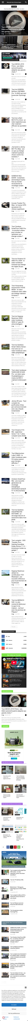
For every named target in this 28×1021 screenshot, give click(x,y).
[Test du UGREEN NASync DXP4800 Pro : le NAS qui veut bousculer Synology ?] (11, 43)
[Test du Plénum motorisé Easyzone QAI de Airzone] (5, 905)
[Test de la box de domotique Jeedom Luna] (7, 811)
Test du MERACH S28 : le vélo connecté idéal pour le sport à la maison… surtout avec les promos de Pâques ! (19, 606)
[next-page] (5, 917)
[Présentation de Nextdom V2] (20, 811)
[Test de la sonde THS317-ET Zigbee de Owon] (7, 770)
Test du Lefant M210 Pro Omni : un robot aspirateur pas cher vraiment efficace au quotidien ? (19, 123)
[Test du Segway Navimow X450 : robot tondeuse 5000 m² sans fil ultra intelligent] (5, 318)
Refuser (14, 1009)
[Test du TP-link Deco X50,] (5, 881)
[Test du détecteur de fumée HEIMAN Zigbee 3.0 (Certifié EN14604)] (20, 770)
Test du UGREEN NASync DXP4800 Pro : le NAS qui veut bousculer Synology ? (19, 93)
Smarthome (4, 42)
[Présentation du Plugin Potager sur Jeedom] (7, 829)
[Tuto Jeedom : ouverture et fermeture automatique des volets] (20, 829)
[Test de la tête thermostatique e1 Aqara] (20, 788)
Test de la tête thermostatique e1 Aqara (20, 796)
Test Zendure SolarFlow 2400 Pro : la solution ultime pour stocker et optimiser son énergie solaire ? (19, 231)
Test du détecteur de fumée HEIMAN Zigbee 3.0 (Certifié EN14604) (20, 778)
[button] (25, 987)
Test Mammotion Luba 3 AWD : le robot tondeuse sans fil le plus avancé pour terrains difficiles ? (19, 458)
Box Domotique (5, 814)
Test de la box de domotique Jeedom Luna (7, 819)
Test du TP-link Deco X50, (16, 879)
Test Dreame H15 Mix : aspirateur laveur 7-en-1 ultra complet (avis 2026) (19, 433)
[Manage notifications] (3, 1017)
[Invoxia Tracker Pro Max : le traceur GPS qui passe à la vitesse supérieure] (5, 205)
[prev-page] (3, 917)
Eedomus (4, 773)
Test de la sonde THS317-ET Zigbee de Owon (7, 777)
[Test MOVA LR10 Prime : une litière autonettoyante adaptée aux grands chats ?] (14, 23)
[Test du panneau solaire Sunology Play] (5, 912)
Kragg (13, 74)
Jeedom (3, 832)
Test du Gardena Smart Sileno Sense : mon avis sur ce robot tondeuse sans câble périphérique (19, 349)
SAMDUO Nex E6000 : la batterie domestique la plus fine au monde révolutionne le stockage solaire (18, 181)
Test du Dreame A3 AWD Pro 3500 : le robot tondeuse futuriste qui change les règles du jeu (19, 262)
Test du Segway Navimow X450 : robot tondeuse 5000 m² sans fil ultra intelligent (17, 320)
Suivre (24, 640)
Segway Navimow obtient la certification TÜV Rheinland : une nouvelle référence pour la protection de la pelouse (19, 577)
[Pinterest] (15, 847)
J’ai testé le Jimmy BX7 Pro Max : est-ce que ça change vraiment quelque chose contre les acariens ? (18, 152)
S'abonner (23, 648)
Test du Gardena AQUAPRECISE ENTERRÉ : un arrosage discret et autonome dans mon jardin (19, 515)
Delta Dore (4, 890)
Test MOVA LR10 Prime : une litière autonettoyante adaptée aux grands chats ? (19, 68)
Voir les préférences (14, 1013)
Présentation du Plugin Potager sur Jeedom (7, 836)
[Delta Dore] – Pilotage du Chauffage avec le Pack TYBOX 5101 (18, 888)
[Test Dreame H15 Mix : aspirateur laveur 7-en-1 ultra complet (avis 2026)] (5, 432)
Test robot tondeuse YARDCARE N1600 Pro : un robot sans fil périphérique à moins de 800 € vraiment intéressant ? (19, 376)
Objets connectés (5, 706)
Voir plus (13, 626)
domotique (17, 814)
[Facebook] (8, 847)
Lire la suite (5, 726)
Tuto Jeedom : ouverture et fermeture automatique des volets (20, 837)
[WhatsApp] (18, 847)
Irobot (3, 874)
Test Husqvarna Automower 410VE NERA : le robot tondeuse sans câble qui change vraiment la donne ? (19, 290)
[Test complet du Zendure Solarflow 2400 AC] (5, 948)
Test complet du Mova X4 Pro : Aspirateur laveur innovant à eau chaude (18, 896)
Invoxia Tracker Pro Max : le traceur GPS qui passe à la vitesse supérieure (19, 206)
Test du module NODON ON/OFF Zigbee (6, 796)
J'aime (25, 636)
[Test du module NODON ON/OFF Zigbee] (7, 788)
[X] (11, 847)
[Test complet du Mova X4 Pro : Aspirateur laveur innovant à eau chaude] (5, 897)
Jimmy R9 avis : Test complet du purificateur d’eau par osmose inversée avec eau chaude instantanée (19, 406)
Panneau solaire (5, 914)
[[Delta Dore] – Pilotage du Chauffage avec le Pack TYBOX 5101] (5, 889)
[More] (22, 847)
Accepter (14, 1005)
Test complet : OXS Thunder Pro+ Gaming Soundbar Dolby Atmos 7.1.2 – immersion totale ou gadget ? (19, 545)
